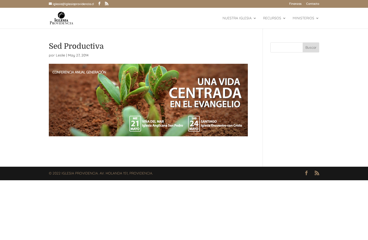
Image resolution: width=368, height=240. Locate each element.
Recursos (272, 18)
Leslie (60, 55)
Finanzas (295, 4)
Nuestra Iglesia (237, 18)
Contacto (312, 4)
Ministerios (303, 18)
